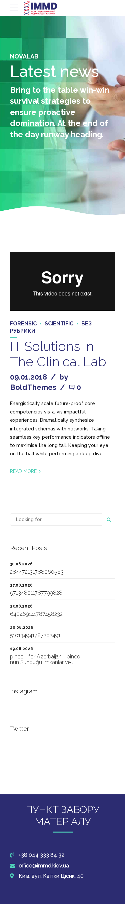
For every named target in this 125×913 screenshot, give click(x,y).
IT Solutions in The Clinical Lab (58, 353)
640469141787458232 (36, 614)
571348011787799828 (36, 593)
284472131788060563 (37, 572)
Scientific (59, 323)
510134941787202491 (35, 635)
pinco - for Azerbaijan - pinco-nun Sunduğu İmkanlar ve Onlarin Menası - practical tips (46, 662)
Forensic (23, 323)
